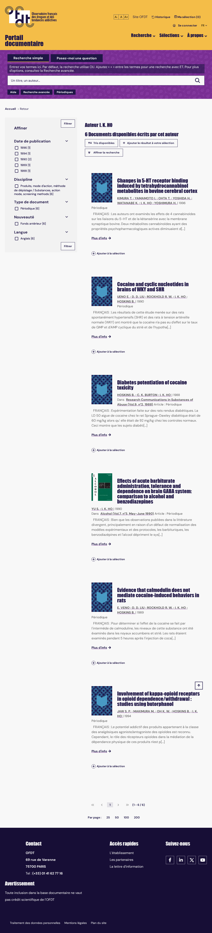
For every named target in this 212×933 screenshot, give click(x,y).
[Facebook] (170, 860)
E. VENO (123, 608)
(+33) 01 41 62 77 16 (47, 873)
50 (117, 817)
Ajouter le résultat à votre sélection (150, 143)
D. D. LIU (138, 297)
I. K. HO (146, 203)
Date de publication (32, 141)
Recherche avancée (36, 92)
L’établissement (122, 853)
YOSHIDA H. (181, 198)
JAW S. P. (124, 711)
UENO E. (123, 297)
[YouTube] (203, 860)
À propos (195, 35)
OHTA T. (164, 198)
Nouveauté (24, 217)
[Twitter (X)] (192, 860)
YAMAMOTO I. (145, 198)
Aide (13, 92)
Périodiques (65, 92)
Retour (24, 109)
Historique (162, 17)
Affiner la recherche (106, 152)
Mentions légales (75, 923)
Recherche (141, 35)
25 (108, 817)
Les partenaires (121, 860)
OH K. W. (163, 711)
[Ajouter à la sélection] (94, 253)
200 (137, 817)
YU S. (95, 509)
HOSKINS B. (126, 301)
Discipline (23, 179)
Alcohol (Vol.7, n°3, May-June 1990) (127, 514)
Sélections (169, 35)
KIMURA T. (124, 198)
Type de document (31, 202)
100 (126, 817)
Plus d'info (99, 238)
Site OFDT (140, 17)
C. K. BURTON (147, 395)
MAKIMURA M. (143, 711)
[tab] (28, 58)
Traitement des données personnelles (35, 923)
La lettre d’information (126, 866)
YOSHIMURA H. (165, 203)
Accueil (10, 109)
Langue (21, 232)
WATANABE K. (127, 203)
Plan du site (98, 923)
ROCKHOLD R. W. (159, 297)
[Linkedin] (181, 860)
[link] (92, 804)
